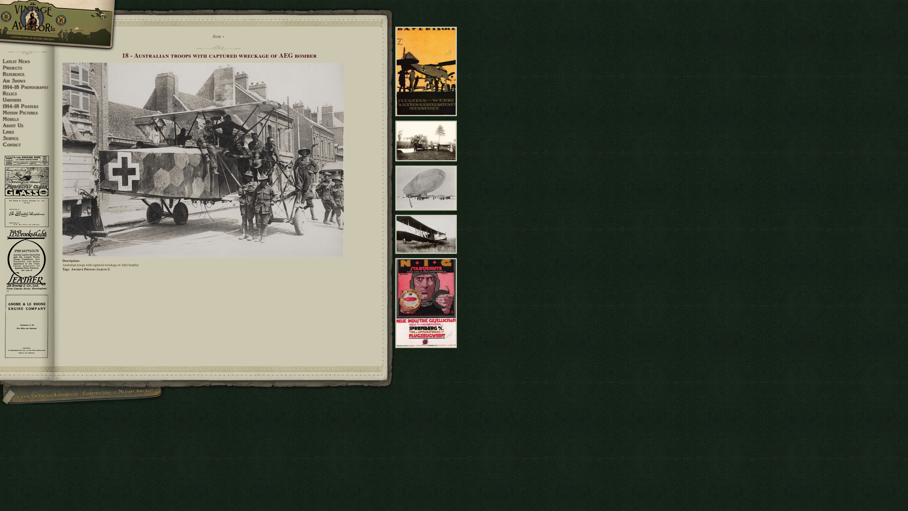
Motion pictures (27, 113)
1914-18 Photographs (27, 87)
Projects (27, 68)
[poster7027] (426, 118)
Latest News (27, 61)
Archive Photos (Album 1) (90, 269)
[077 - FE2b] (426, 256)
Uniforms (27, 100)
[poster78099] (426, 350)
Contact (27, 144)
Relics (27, 93)
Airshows (27, 81)
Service (27, 138)
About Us (27, 125)
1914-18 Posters (27, 106)
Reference (27, 74)
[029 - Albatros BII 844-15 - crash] (426, 163)
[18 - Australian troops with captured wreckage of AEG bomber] (203, 256)
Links (27, 132)
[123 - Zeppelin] (426, 212)
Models (27, 119)
